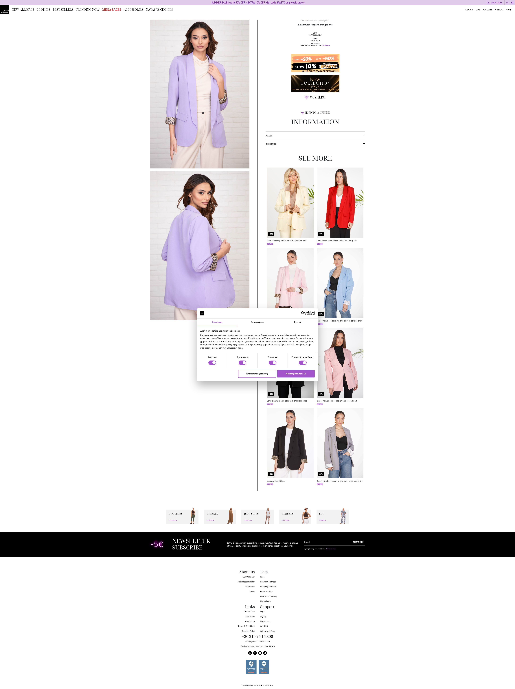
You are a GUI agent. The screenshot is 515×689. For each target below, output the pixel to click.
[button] (507, 2)
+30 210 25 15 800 (257, 636)
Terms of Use (331, 549)
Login (262, 611)
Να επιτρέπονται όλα (296, 374)
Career (252, 591)
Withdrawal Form (267, 631)
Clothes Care (249, 611)
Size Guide (250, 616)
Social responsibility (246, 582)
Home (303, 21)
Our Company (249, 577)
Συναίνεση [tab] (217, 322)
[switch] (242, 364)
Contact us (250, 621)
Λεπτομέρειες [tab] (257, 322)
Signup (263, 616)
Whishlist (264, 626)
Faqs (262, 577)
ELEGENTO (269, 685)
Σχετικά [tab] (297, 322)
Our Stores (250, 586)
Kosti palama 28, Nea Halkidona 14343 (257, 646)
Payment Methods (268, 582)
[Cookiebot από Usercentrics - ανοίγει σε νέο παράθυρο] (303, 313)
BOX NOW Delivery (268, 596)
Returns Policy (266, 591)
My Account (265, 621)
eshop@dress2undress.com (257, 641)
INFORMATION (271, 144)
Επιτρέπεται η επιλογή (257, 374)
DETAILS (269, 135)
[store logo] (4, 9)
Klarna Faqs (265, 601)
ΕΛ (512, 2)
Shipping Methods (268, 586)
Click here (326, 45)
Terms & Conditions (246, 626)
